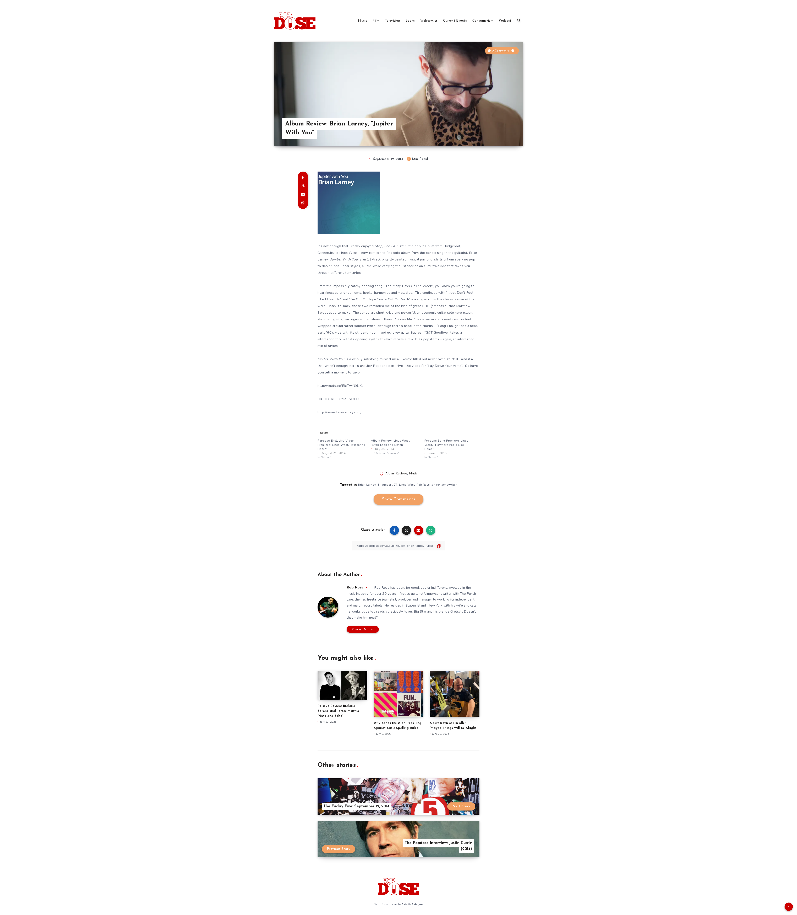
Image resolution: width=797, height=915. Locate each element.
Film (376, 20)
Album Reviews (396, 473)
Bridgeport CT (387, 485)
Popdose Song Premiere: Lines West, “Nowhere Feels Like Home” (446, 445)
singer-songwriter (444, 485)
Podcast (505, 20)
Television (392, 20)
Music (362, 20)
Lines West (407, 485)
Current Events (455, 20)
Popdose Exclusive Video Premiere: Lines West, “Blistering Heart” (341, 445)
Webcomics (429, 20)
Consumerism (482, 20)
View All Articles (363, 629)
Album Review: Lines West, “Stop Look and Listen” (391, 443)
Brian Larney (367, 485)
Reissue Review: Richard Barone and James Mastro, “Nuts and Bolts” (339, 711)
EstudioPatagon (412, 904)
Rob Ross (423, 485)
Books (410, 20)
